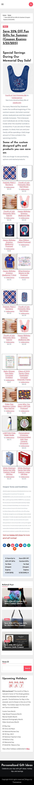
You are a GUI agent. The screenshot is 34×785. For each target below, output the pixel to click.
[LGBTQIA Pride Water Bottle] (9, 423)
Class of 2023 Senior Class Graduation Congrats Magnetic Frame (24, 375)
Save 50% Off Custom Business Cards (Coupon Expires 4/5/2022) (14, 647)
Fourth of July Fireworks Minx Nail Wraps (24, 185)
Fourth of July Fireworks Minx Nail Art (9, 213)
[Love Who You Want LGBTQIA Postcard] (24, 394)
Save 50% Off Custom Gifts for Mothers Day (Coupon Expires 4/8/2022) (15, 625)
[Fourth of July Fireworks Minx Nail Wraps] (24, 173)
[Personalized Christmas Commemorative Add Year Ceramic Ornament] (24, 423)
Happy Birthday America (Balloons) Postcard (9, 243)
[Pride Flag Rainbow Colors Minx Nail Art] (9, 394)
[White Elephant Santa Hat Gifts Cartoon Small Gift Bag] (9, 458)
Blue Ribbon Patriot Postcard (24, 241)
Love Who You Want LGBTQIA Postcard (24, 406)
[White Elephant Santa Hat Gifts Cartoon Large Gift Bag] (24, 458)
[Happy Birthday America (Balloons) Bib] (24, 202)
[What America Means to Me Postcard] (24, 261)
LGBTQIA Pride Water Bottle (9, 434)
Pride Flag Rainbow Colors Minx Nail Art (9, 406)
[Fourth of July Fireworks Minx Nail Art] (9, 202)
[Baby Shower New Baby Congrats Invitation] (9, 362)
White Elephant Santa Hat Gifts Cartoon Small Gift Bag (9, 471)
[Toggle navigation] (2, 4)
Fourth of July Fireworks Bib (15, 95)
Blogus (27, 779)
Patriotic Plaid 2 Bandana (9, 184)
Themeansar (16, 782)
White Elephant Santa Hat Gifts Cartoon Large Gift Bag (24, 471)
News (5, 26)
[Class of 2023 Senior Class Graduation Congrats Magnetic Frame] (24, 362)
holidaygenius (17, 98)
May (28, 749)
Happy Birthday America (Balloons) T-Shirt (9, 273)
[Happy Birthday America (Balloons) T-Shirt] (9, 261)
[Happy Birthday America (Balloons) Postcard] (9, 230)
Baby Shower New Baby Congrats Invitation (9, 374)
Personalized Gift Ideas (17, 765)
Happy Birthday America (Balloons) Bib (24, 213)
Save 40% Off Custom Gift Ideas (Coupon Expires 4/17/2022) (15, 603)
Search (5, 662)
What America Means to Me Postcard (24, 273)
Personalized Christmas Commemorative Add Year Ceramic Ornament (24, 438)
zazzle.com (17, 103)
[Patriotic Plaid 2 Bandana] (9, 173)
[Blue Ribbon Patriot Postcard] (24, 230)
